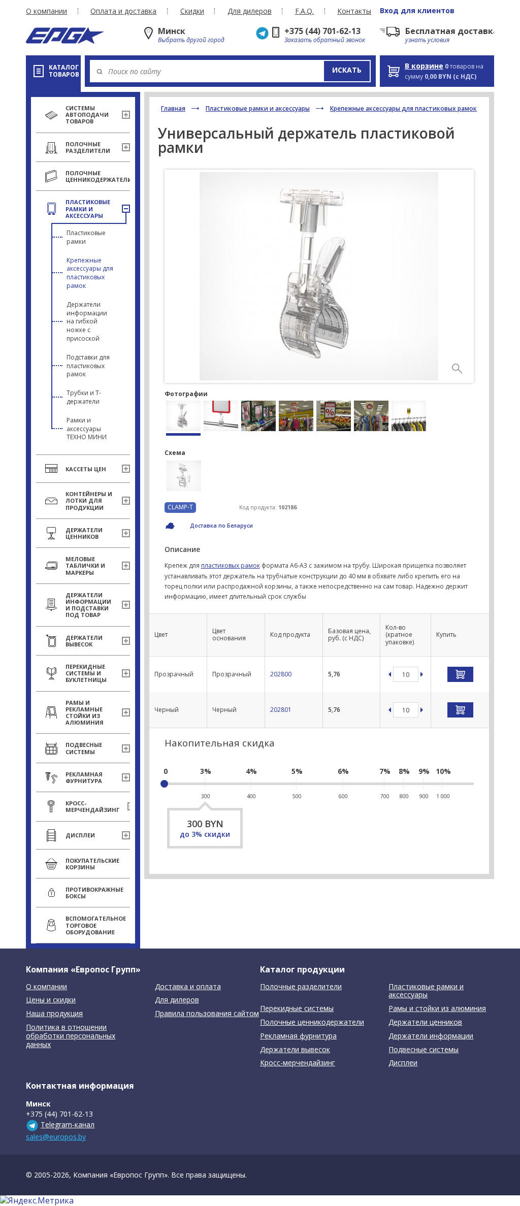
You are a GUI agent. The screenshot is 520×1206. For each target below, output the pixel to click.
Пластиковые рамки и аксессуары (258, 108)
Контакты (354, 11)
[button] (347, 71)
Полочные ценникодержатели (312, 1022)
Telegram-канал (67, 1124)
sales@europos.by (56, 1137)
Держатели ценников (425, 1022)
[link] (457, 369)
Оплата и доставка (123, 11)
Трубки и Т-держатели (84, 397)
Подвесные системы (423, 1050)
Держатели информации (430, 1036)
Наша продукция (54, 1013)
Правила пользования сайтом (207, 1013)
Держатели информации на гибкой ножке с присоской (87, 321)
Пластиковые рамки (86, 237)
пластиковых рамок (230, 565)
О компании (46, 11)
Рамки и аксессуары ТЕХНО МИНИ (87, 429)
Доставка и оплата (188, 987)
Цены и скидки (51, 1000)
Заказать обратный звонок (324, 40)
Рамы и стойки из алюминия (437, 1008)
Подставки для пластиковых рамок (88, 366)
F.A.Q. (304, 11)
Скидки (192, 11)
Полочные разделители (301, 987)
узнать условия (427, 40)
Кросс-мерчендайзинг (297, 1063)
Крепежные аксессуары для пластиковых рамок (90, 273)
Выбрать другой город (191, 40)
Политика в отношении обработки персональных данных (70, 1036)
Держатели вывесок (295, 1050)
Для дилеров (250, 11)
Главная (173, 108)
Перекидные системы (297, 1008)
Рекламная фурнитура (298, 1036)
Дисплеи (402, 1063)
